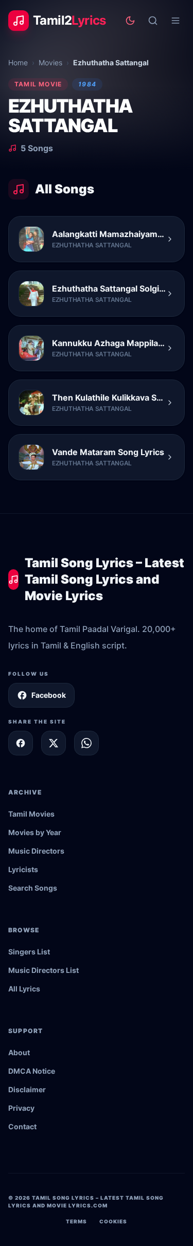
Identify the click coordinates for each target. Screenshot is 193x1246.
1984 (87, 84)
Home (18, 62)
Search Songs (32, 887)
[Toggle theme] (130, 20)
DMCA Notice (31, 1071)
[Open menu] (175, 20)
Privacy (21, 1108)
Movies (50, 62)
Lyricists (23, 869)
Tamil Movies (31, 813)
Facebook (48, 695)
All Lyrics (24, 988)
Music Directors (36, 850)
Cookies (113, 1221)
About (19, 1052)
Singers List (29, 951)
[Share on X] (53, 743)
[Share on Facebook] (20, 743)
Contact (22, 1126)
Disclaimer (27, 1089)
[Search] (153, 20)
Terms (76, 1221)
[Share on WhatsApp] (86, 743)
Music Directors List (43, 970)
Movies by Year (34, 832)
